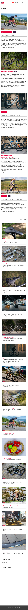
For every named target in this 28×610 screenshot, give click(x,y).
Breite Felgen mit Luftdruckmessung (13, 553)
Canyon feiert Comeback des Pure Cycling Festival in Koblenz (12, 315)
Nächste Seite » (23, 219)
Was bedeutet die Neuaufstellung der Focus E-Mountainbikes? (13, 410)
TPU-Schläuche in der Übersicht (12, 459)
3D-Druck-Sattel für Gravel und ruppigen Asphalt (14, 291)
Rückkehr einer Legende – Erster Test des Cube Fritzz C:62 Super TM (13, 75)
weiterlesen (22, 45)
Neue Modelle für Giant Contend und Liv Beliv (14, 530)
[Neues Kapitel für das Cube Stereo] (14, 102)
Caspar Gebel (11, 47)
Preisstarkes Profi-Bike (9, 434)
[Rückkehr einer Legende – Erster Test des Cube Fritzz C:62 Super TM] (14, 61)
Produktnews (10, 71)
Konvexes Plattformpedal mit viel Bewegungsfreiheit (12, 482)
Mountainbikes (4, 71)
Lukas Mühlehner (12, 87)
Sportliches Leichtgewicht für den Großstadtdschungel (12, 339)
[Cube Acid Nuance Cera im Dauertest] (14, 186)
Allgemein (3, 32)
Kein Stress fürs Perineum (10, 242)
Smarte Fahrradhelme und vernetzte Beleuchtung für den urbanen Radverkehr (13, 360)
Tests (14, 32)
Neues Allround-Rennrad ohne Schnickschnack (11, 385)
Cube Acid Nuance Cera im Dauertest (11, 198)
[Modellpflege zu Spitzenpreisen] (14, 145)
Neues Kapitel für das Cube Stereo (10, 114)
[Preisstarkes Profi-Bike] (14, 22)
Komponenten (4, 196)
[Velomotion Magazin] (3, 3)
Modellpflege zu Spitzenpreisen (10, 158)
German (16, 2)
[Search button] (6, 2)
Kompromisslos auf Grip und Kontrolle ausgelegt (13, 265)
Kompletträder (9, 32)
